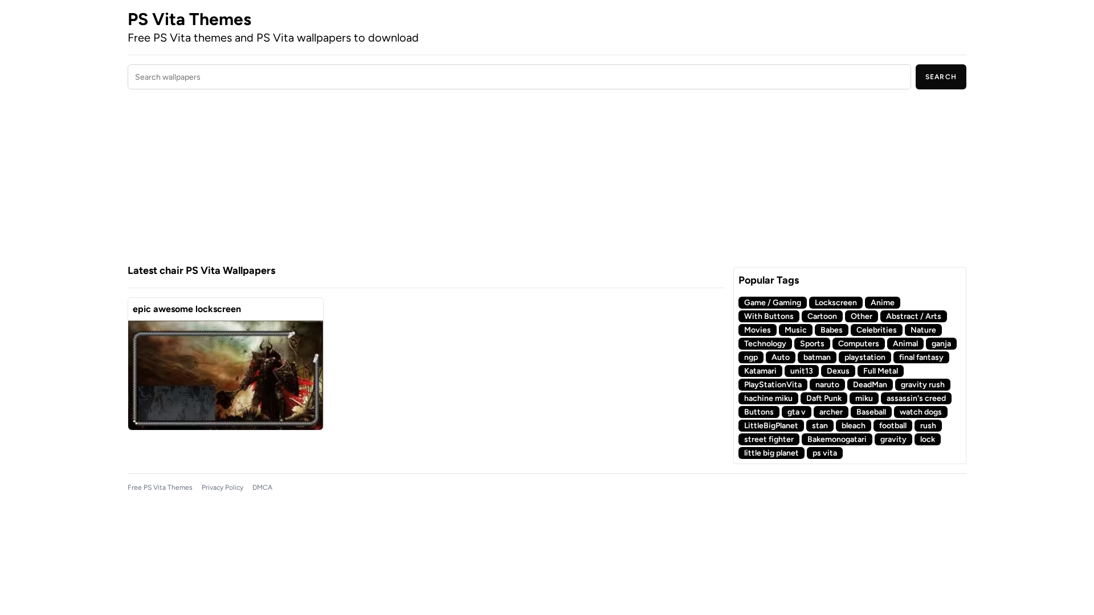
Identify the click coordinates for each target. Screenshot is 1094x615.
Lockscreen (836, 303)
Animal (905, 343)
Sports (812, 343)
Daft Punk (824, 398)
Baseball (871, 412)
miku (864, 398)
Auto (780, 357)
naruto (827, 385)
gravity (893, 439)
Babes (831, 330)
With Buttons (769, 316)
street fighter (769, 439)
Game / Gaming (772, 303)
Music (796, 330)
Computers (858, 343)
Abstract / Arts (913, 316)
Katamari (760, 371)
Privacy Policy (222, 487)
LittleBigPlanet (771, 425)
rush (928, 425)
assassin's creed (916, 398)
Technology (765, 343)
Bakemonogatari (837, 439)
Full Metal (880, 371)
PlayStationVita (773, 385)
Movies (757, 330)
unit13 (801, 371)
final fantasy (921, 357)
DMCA (262, 487)
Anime (883, 303)
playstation (864, 357)
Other (861, 316)
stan (820, 425)
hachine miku (768, 398)
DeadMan (870, 385)
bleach (854, 425)
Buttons (759, 412)
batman (817, 357)
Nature (923, 330)
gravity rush (923, 385)
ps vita (825, 453)
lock (927, 439)
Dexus (838, 371)
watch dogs (921, 412)
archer (831, 412)
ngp (751, 357)
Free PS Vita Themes (160, 487)
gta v (796, 412)
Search (941, 77)
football (893, 425)
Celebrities (876, 330)
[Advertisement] (426, 178)
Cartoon (822, 316)
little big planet (771, 453)
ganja (941, 343)
